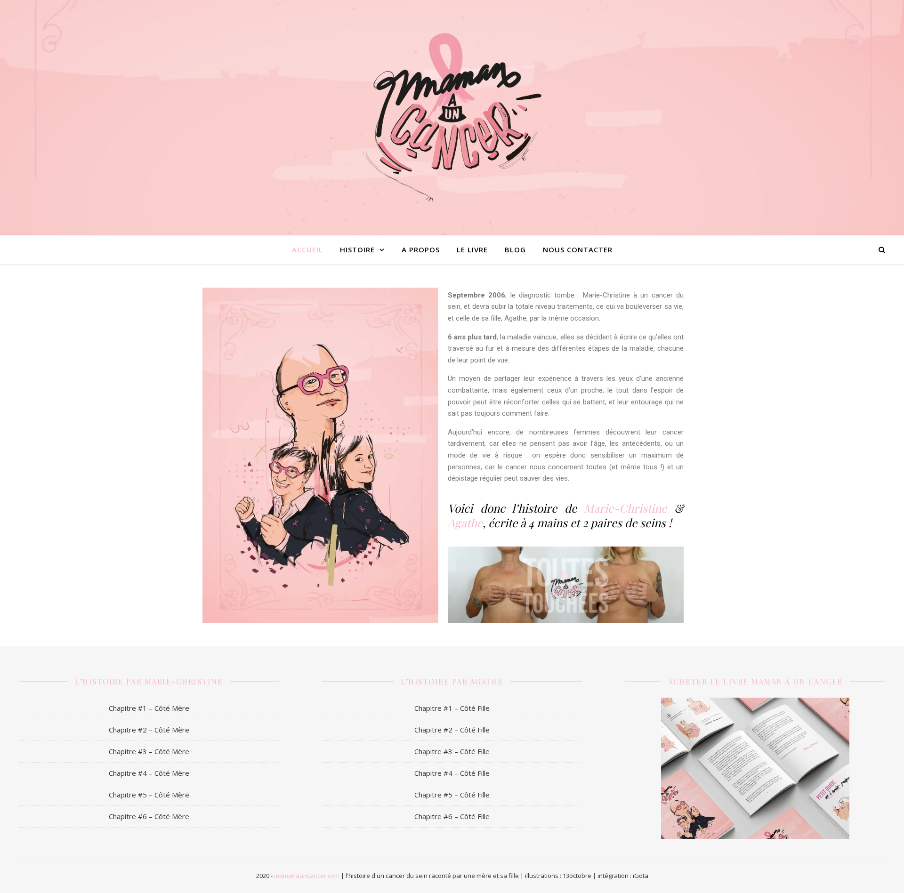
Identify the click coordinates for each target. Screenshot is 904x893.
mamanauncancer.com (306, 875)
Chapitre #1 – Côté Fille (452, 708)
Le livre (472, 249)
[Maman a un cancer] (452, 118)
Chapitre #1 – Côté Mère (149, 708)
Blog (515, 249)
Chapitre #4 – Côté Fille (452, 773)
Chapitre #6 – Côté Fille (452, 816)
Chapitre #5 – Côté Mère (149, 794)
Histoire (357, 249)
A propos (421, 249)
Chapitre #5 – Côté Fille (452, 794)
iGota (640, 875)
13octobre (577, 875)
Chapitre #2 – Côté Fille (452, 729)
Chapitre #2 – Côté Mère (149, 729)
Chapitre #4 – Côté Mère (149, 773)
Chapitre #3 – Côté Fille (452, 751)
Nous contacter (578, 249)
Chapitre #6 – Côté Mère (149, 816)
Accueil (307, 249)
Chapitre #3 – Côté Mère (149, 751)
